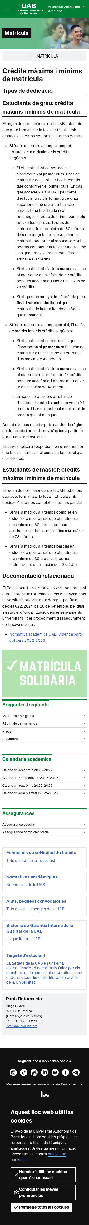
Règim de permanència (20, 723)
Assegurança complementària (25, 832)
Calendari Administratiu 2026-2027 (30, 778)
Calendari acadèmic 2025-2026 (27, 785)
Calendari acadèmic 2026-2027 (27, 770)
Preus (6, 731)
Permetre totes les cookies (44, 1207)
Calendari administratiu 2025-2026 (30, 793)
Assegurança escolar (18, 824)
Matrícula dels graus (18, 716)
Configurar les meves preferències (38, 1192)
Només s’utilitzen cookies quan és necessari (43, 1174)
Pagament (10, 739)
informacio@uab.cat (21, 1026)
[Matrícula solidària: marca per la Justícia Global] (44, 673)
